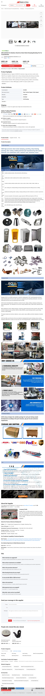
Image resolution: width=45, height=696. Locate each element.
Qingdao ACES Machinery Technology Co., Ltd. (12, 56)
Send (10, 620)
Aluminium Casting (28, 538)
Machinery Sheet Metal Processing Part (21, 680)
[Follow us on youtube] (41, 688)
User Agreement (28, 692)
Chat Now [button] (34, 65)
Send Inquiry (11, 65)
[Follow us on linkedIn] (32, 690)
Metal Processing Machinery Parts (38, 653)
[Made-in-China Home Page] (22, 2)
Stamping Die (16, 666)
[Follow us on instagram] (39, 688)
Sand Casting (15, 538)
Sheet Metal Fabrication (26, 655)
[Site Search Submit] (28, 5)
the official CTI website (28, 505)
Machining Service (15, 655)
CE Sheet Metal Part (34, 680)
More (2, 685)
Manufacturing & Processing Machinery (12, 8)
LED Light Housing (16, 540)
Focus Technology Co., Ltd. (14, 692)
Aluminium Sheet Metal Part (21, 677)
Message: (6, 610)
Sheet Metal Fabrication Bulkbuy (8, 683)
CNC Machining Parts (8, 540)
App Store (4, 688)
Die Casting (10, 538)
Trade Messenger (19, 688)
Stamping (22, 8)
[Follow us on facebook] (36, 688)
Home (2, 8)
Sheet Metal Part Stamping (7, 680)
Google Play (11, 688)
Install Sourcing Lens (7, 690)
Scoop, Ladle (3, 653)
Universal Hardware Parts (6, 666)
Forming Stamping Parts (29, 8)
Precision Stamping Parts (19, 669)
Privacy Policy (40, 692)
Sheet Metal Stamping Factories (8, 677)
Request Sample (22, 68)
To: (7, 607)
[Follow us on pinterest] (43, 688)
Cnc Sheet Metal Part (32, 677)
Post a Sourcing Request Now (34, 620)
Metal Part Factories (5, 675)
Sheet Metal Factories (16, 675)
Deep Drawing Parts (36, 540)
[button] (1, 2)
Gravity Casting (23, 540)
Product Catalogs (17, 651)
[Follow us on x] (38, 688)
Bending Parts (29, 540)
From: (7, 604)
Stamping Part (21, 538)
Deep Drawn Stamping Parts (7, 669)
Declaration (35, 692)
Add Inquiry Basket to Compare (22, 45)
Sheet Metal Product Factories (27, 675)
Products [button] (12, 5)
